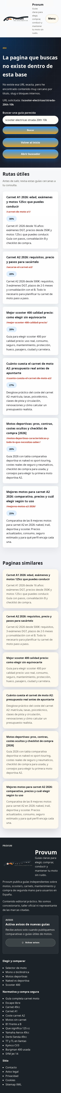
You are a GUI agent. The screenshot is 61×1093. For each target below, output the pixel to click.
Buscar (30, 130)
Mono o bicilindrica (17, 972)
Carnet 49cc (13, 1007)
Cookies (10, 1080)
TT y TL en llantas (16, 1041)
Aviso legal (12, 1071)
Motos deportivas (16, 976)
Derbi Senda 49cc (16, 1037)
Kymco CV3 (12, 1045)
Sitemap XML (13, 1084)
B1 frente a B (13, 1024)
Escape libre (13, 1003)
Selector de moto (16, 968)
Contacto (11, 1067)
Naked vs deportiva (17, 980)
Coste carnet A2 (15, 1015)
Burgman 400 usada (18, 1049)
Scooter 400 (13, 985)
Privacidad (12, 1076)
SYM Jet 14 (12, 1053)
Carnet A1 (12, 1011)
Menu (52, 18)
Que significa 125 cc (18, 1028)
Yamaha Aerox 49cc (17, 1032)
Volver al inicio (30, 142)
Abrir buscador (30, 154)
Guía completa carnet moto (22, 998)
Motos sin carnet (16, 1020)
